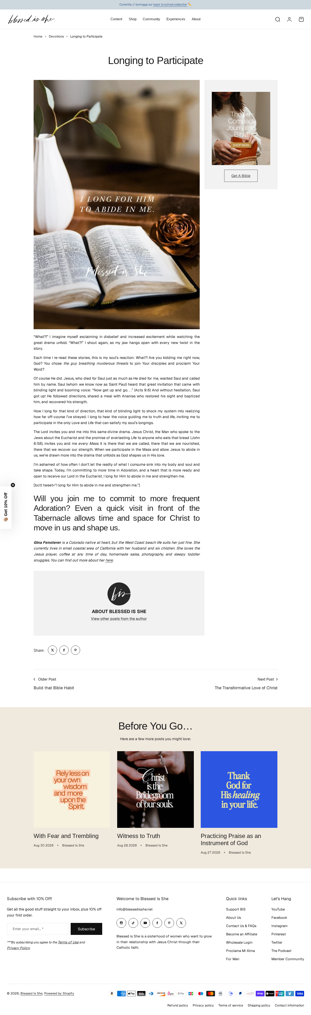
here (109, 560)
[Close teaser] (13, 485)
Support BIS (236, 909)
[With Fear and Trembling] (72, 789)
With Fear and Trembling (66, 836)
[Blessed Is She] (31, 19)
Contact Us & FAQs (241, 926)
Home (38, 36)
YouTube (278, 909)
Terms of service (230, 1005)
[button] (6, 507)
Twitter (276, 942)
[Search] (277, 19)
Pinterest (278, 934)
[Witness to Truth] (155, 789)
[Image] (241, 128)
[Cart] (301, 19)
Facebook (279, 917)
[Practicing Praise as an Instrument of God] (239, 789)
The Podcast (281, 950)
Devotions (56, 36)
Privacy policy (203, 1005)
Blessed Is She (31, 993)
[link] (52, 650)
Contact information (289, 1005)
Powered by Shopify (59, 993)
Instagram (279, 926)
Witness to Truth (138, 836)
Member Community (287, 959)
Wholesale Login (239, 942)
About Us (233, 917)
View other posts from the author (119, 618)
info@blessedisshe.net (134, 909)
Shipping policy (259, 1005)
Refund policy (177, 1005)
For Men (232, 959)
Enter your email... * (28, 929)
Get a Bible (240, 175)
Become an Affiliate (241, 934)
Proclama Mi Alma (240, 950)
